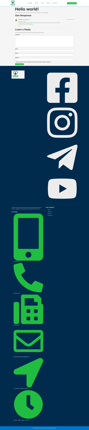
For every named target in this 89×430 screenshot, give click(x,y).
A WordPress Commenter (23, 19)
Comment (17, 34)
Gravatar (31, 24)
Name (16, 48)
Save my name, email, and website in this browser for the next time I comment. (33, 61)
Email (16, 53)
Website (17, 57)
